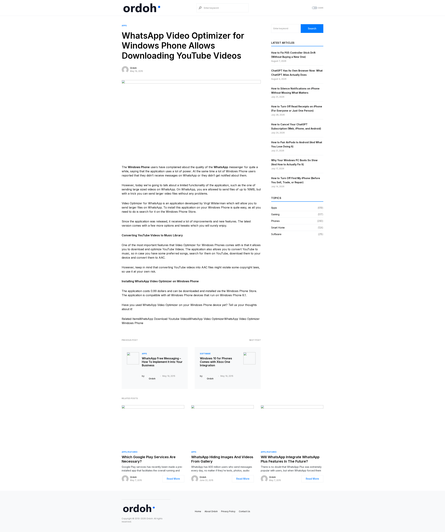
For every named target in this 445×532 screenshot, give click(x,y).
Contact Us (244, 511)
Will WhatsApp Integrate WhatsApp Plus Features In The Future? (290, 459)
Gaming (275, 214)
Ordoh (133, 68)
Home (198, 511)
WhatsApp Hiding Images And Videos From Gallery (222, 459)
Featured (132, 452)
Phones (275, 220)
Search (312, 28)
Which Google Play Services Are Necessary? (149, 459)
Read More (173, 478)
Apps (124, 25)
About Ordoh (211, 511)
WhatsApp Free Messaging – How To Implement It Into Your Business (162, 362)
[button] (317, 7)
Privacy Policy (228, 511)
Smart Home (278, 227)
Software (205, 353)
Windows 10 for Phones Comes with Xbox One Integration (216, 362)
